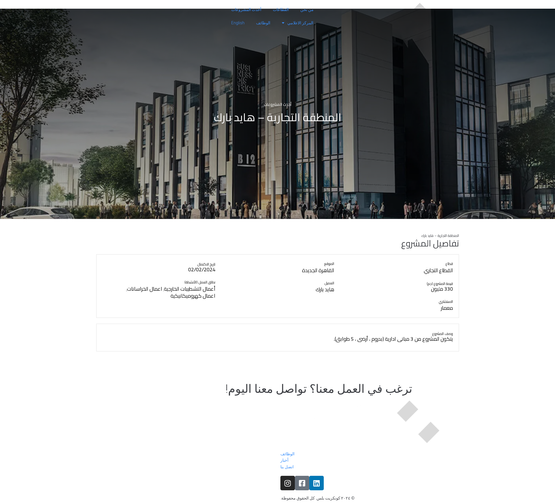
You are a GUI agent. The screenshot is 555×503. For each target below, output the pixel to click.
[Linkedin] (316, 483)
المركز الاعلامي (300, 23)
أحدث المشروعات (246, 9)
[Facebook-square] (302, 483)
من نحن (307, 9)
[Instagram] (287, 483)
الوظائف (263, 23)
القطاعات (281, 9)
